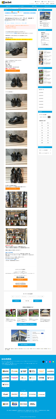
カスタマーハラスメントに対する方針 (22, 411)
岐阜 (42, 140)
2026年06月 (41, 98)
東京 (42, 122)
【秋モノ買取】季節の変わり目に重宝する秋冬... (47, 63)
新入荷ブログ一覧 (10, 8)
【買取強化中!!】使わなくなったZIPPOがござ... (47, 72)
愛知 (48, 137)
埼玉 (42, 125)
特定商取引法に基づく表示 (30, 410)
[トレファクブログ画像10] (16, 244)
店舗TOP (7, 12)
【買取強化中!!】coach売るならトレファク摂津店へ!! (33, 320)
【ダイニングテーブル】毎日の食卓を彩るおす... (47, 56)
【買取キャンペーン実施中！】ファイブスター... (47, 60)
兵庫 (42, 135)
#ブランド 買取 (40, 296)
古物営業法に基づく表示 (21, 410)
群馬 (48, 127)
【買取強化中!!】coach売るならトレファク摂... (47, 79)
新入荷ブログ (47, 6)
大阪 (48, 130)
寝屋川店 (13, 348)
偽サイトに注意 (31, 411)
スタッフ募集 (33, 12)
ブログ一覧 (27, 300)
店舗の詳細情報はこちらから (27, 344)
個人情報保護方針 (14, 410)
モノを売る (21, 6)
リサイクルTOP (5, 8)
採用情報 (47, 3)
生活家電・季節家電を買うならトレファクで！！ (47, 53)
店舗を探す (8, 6)
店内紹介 (14, 12)
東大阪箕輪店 (21, 348)
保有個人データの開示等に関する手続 (40, 410)
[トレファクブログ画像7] (16, 183)
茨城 (48, 125)
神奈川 (48, 122)
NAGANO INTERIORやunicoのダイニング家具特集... (47, 82)
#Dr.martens (24, 296)
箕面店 (8, 349)
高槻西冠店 (46, 348)
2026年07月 (41, 95)
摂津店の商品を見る (20, 279)
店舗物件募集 (52, 3)
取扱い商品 (34, 6)
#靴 (12, 296)
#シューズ (17, 296)
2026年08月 (41, 92)
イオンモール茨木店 (26, 348)
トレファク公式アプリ (45, 153)
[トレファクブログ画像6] (16, 164)
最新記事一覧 (41, 89)
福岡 (42, 142)
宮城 (42, 137)
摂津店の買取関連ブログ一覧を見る (26, 324)
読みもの (37, 3)
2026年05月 (41, 101)
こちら (15, 26)
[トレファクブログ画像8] (16, 207)
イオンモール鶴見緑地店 (37, 348)
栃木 (42, 130)
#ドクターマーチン (32, 296)
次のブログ (37, 300)
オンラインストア (51, 1)
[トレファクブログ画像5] (16, 146)
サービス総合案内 (44, 150)
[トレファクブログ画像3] (16, 109)
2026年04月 (41, 104)
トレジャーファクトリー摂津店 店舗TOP (17, 8)
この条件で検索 (45, 44)
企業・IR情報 (42, 3)
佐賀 (48, 142)
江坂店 (42, 348)
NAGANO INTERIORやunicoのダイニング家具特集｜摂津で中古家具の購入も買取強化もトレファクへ (45, 320)
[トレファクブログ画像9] (16, 225)
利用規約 (48, 410)
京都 (48, 132)
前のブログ (17, 300)
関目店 (31, 348)
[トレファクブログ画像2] (16, 89)
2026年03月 (41, 107)
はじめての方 (45, 1)
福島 (48, 135)
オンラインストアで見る (12, 70)
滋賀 (42, 132)
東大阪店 (17, 348)
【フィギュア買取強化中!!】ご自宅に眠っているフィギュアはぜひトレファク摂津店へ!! (22, 320)
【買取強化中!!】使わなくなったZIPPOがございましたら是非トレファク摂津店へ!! (11, 320)
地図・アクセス (26, 12)
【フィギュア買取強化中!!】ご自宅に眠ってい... (47, 75)
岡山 (48, 140)
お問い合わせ (37, 411)
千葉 (42, 127)
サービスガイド (32, 3)
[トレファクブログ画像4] (16, 128)
